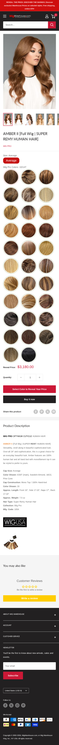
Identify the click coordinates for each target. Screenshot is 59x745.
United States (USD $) (13, 691)
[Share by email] (53, 411)
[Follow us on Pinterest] (23, 705)
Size (10, 155)
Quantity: (7, 377)
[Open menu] (4, 16)
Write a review (29, 598)
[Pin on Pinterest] (41, 411)
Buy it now (29, 399)
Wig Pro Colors (14, 167)
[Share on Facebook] (36, 411)
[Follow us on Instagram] (17, 705)
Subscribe (13, 675)
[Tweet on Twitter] (47, 411)
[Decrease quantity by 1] (21, 377)
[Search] (52, 24)
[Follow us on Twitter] (11, 705)
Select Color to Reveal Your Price (29, 389)
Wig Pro (7, 146)
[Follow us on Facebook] (5, 705)
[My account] (46, 16)
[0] (53, 16)
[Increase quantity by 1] (39, 377)
